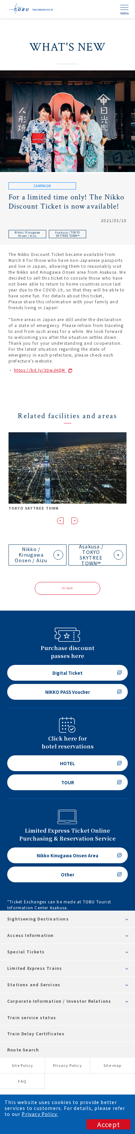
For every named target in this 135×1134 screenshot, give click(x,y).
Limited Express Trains (34, 968)
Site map (113, 1065)
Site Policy (22, 1065)
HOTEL (67, 763)
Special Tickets (26, 951)
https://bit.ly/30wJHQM (40, 370)
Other (67, 874)
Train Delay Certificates (36, 1033)
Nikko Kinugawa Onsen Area (67, 855)
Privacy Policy (67, 1065)
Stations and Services (33, 984)
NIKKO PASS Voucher (67, 692)
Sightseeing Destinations (38, 918)
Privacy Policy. (40, 1114)
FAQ (22, 1081)
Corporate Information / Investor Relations (59, 1001)
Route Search (23, 1049)
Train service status (31, 1017)
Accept (108, 1124)
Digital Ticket (67, 673)
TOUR (67, 782)
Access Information (30, 935)
